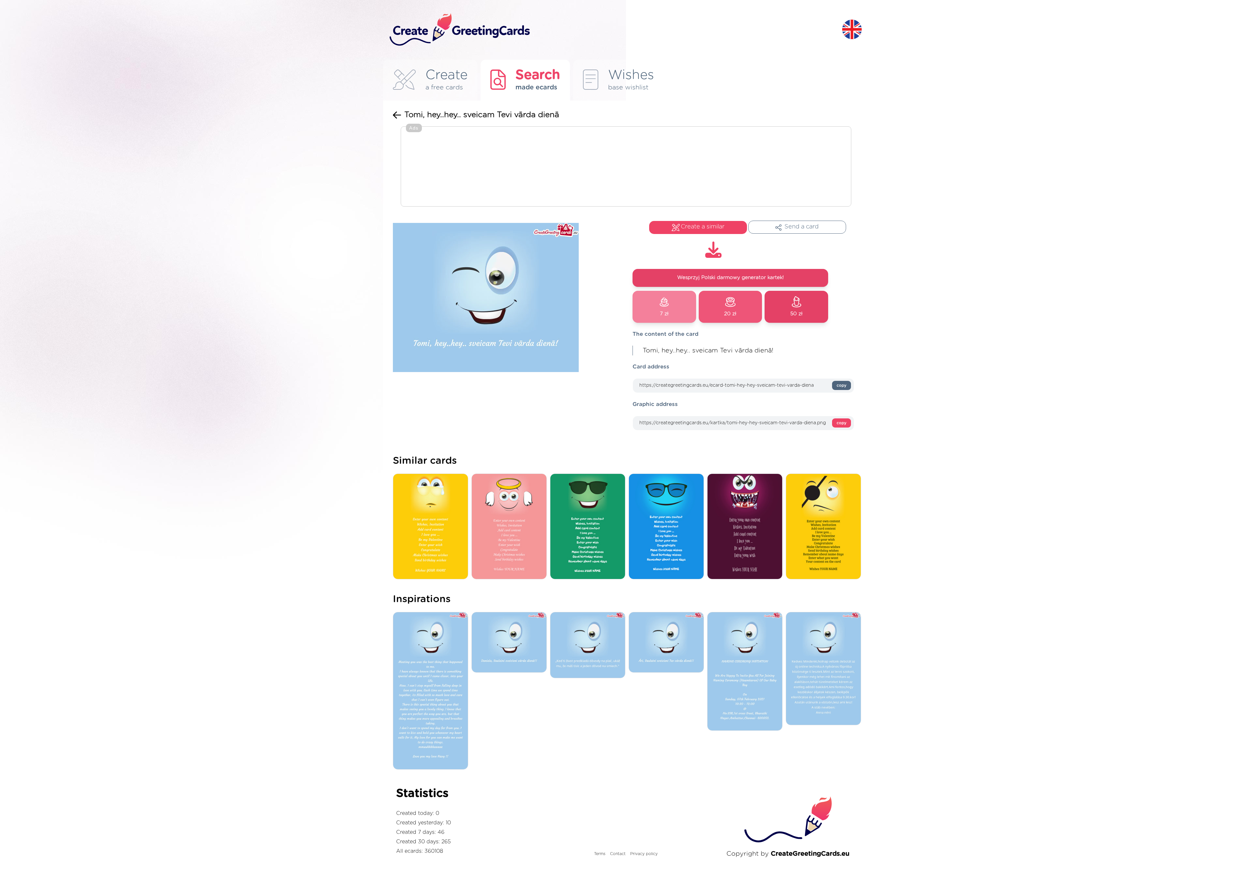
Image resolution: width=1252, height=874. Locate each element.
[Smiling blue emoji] (668, 527)
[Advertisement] (626, 167)
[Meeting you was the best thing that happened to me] (432, 691)
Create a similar (702, 227)
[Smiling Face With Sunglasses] (589, 527)
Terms (599, 854)
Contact (618, 854)
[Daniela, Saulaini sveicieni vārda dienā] (510, 643)
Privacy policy (644, 854)
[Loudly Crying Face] (432, 527)
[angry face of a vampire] (746, 527)
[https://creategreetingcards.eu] (610, 30)
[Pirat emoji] (825, 527)
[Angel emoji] (510, 527)
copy (841, 385)
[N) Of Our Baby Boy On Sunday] (746, 672)
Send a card (801, 227)
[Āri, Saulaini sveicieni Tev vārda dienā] (668, 643)
